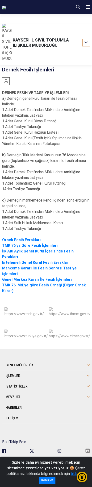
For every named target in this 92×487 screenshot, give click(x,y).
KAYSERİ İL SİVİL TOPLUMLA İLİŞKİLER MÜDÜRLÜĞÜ (41, 42)
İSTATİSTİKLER (16, 386)
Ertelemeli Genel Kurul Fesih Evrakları (35, 262)
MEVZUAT (12, 397)
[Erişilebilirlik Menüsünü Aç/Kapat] (82, 477)
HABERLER (13, 407)
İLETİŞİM (11, 418)
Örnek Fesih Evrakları (21, 240)
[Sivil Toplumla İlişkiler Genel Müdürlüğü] (30, 7)
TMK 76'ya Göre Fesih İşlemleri (30, 245)
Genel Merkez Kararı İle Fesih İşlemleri (37, 279)
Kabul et (47, 480)
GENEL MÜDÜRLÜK (19, 365)
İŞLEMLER (12, 376)
